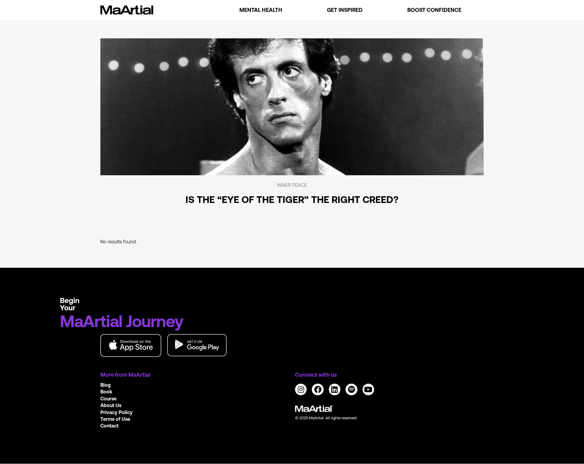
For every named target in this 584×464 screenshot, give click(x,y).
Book (106, 391)
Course (108, 398)
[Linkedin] (334, 389)
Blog (105, 385)
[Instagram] (301, 389)
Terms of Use (115, 419)
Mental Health (260, 10)
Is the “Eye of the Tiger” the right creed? (292, 199)
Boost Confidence (434, 10)
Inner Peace (292, 185)
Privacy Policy (116, 412)
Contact (109, 425)
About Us (110, 405)
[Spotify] (351, 389)
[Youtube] (368, 389)
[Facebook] (317, 389)
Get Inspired (345, 10)
